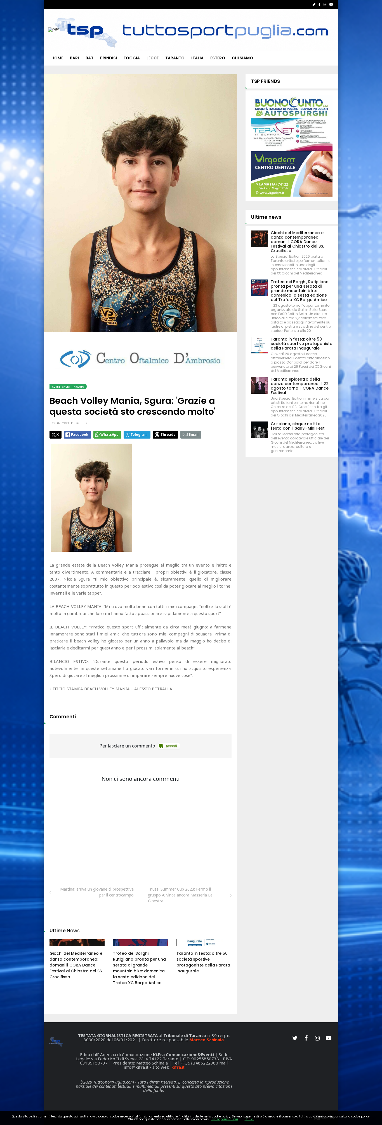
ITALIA (197, 58)
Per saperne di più (224, 1119)
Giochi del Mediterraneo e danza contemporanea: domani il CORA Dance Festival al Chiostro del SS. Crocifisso (76, 965)
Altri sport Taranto (68, 386)
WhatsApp (109, 434)
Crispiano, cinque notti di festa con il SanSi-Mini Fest (298, 426)
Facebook (79, 434)
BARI (74, 58)
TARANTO (175, 58)
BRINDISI (108, 58)
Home (57, 58)
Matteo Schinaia (206, 1039)
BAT (89, 58)
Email (194, 434)
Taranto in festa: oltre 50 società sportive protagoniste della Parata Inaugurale (203, 962)
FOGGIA (132, 58)
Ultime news (266, 217)
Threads (168, 434)
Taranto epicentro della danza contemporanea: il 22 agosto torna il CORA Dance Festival (300, 385)
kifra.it (178, 1067)
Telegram (139, 434)
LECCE (153, 58)
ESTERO (217, 58)
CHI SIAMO (242, 58)
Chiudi (249, 1119)
